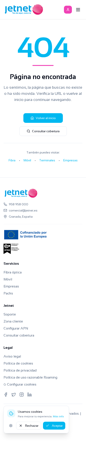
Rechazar (31, 425)
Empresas (70, 160)
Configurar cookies (21, 384)
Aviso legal (12, 356)
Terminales (47, 160)
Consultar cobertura (46, 131)
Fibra (12, 160)
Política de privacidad (20, 370)
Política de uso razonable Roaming (30, 377)
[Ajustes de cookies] (10, 426)
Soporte (10, 314)
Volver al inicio (46, 118)
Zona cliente (13, 321)
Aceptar (57, 425)
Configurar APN (16, 328)
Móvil (27, 160)
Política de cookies (18, 363)
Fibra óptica (13, 272)
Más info (58, 416)
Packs (8, 293)
